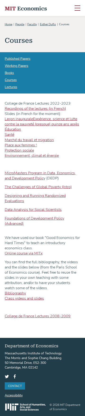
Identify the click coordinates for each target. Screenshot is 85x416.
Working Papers (16, 65)
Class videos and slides (24, 298)
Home (8, 24)
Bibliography (15, 292)
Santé (9, 134)
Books (9, 72)
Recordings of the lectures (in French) (35, 108)
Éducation (13, 129)
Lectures (11, 87)
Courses (11, 79)
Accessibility (14, 395)
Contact (15, 386)
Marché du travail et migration (29, 139)
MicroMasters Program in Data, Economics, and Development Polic (40, 175)
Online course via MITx (23, 252)
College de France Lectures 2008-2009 (38, 315)
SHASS (25, 407)
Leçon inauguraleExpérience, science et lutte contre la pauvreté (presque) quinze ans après (42, 121)
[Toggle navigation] (77, 8)
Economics (26, 8)
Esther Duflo (48, 24)
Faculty (32, 24)
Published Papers (17, 58)
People (19, 24)
